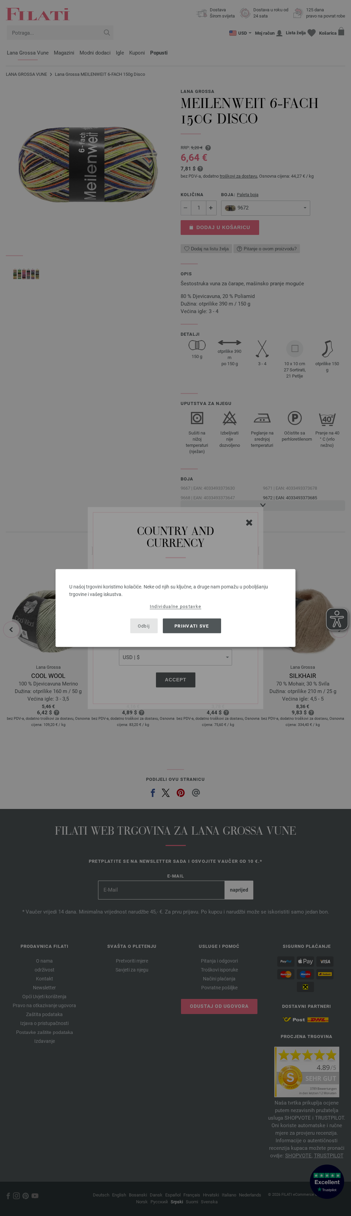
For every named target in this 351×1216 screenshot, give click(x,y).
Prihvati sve (191, 625)
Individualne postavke (175, 606)
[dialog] (175, 608)
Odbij (144, 625)
